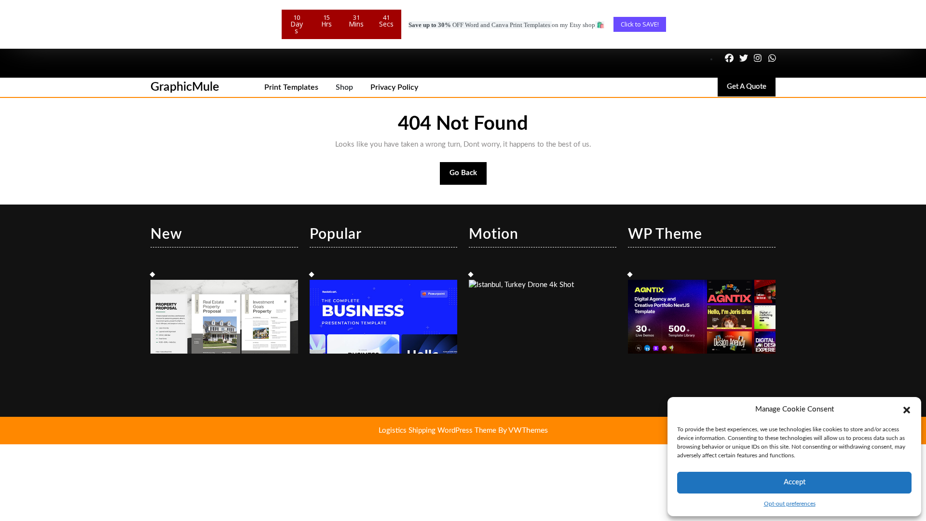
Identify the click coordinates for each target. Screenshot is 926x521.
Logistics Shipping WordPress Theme (438, 430)
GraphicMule (184, 87)
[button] (907, 409)
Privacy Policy (394, 87)
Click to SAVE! (640, 24)
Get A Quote (751, 89)
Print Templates (291, 87)
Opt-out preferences (790, 504)
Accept (794, 482)
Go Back (468, 177)
